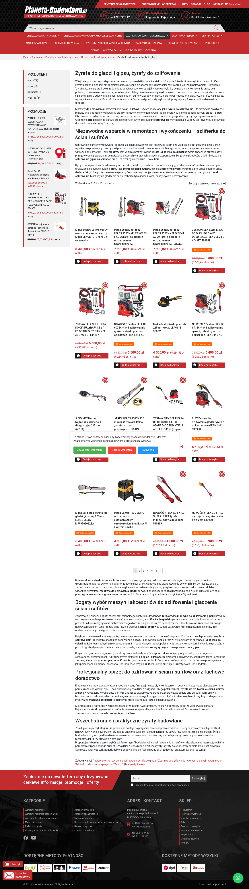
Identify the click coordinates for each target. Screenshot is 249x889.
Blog (207, 4)
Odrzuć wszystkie (122, 450)
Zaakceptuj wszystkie (89, 450)
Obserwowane (150, 4)
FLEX (30, 80)
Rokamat (32, 92)
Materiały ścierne (135, 764)
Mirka (30, 86)
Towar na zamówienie (192, 830)
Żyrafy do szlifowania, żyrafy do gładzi (134, 760)
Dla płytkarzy (210, 35)
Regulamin (186, 810)
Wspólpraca (187, 834)
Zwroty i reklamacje (191, 818)
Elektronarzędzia (183, 35)
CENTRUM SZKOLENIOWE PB (120, 4)
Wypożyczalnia (112, 50)
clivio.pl (222, 884)
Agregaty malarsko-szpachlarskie (42, 814)
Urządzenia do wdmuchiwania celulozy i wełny (93, 35)
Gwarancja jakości (190, 839)
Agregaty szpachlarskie (86, 814)
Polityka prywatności (191, 814)
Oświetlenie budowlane (183, 43)
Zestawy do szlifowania (171, 760)
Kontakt (218, 4)
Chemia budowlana (67, 43)
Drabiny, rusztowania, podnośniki (41, 830)
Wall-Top (32, 97)
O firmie (185, 822)
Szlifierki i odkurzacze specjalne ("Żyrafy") (99, 764)
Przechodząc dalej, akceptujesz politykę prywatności (161, 785)
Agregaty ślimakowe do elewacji (41, 818)
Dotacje (196, 4)
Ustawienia (148, 450)
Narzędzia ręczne (37, 43)
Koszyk (15, 864)
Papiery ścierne (101, 760)
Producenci (212, 43)
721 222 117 (142, 836)
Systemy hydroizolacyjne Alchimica (108, 43)
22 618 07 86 (142, 833)
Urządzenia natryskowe (42, 35)
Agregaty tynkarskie (84, 810)
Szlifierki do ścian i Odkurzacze (145, 35)
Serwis (95, 50)
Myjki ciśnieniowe (34, 822)
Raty (185, 4)
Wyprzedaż (169, 4)
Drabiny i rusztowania (148, 43)
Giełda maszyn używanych (141, 50)
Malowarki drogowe (84, 818)
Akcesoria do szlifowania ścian (204, 760)
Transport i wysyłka (190, 826)
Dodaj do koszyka (92, 261)
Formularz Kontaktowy (22, 875)
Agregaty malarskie (35, 810)
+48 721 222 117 (120, 17)
